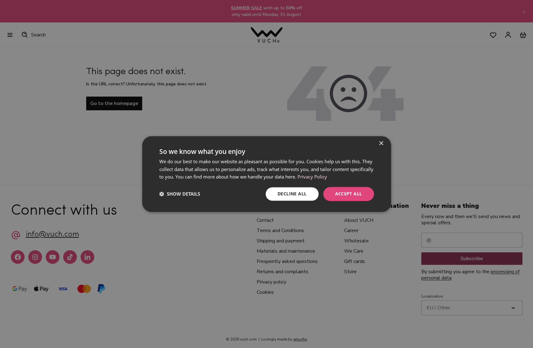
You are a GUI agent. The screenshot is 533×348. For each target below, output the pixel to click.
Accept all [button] (348, 194)
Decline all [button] (292, 194)
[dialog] (266, 174)
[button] (179, 194)
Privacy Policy (312, 177)
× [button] (381, 143)
